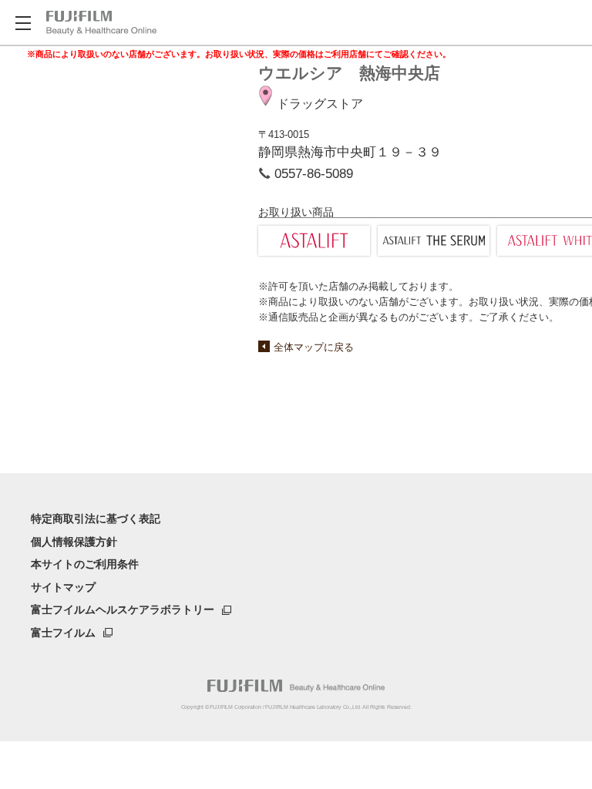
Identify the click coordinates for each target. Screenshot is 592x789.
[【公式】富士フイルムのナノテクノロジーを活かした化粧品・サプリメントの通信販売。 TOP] (101, 23)
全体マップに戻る (314, 347)
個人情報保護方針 (74, 542)
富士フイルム (63, 632)
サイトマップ (63, 587)
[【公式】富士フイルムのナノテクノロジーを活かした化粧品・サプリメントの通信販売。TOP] (296, 686)
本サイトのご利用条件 (85, 564)
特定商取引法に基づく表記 (95, 518)
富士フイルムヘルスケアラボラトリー (122, 609)
